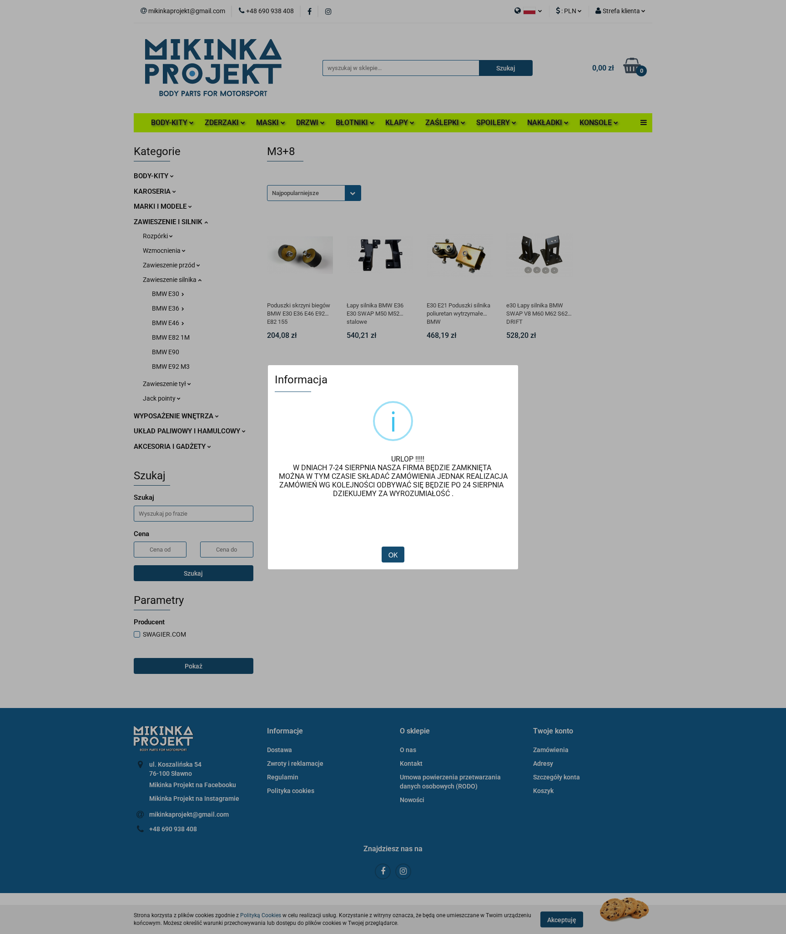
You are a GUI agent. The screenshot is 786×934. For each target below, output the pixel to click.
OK (393, 554)
